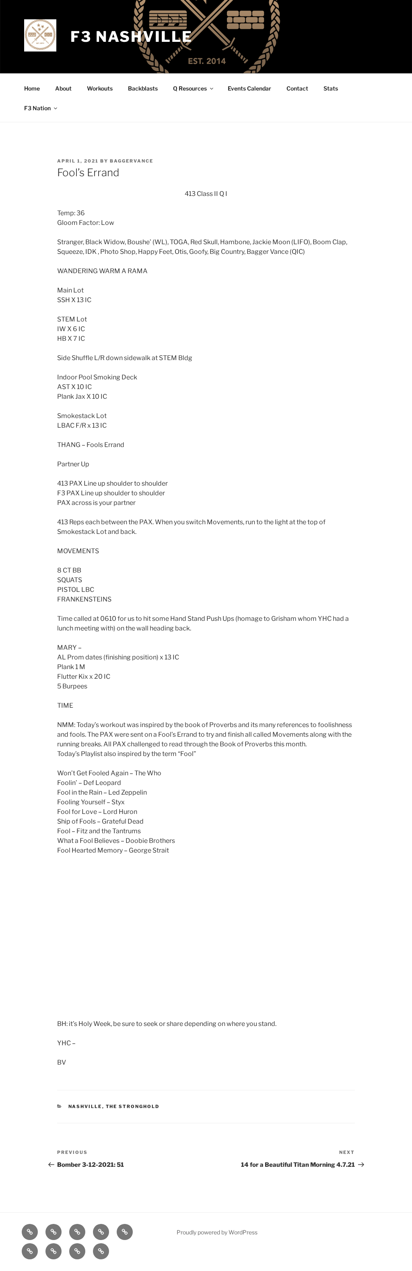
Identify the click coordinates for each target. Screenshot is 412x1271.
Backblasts (143, 88)
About (63, 88)
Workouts (100, 88)
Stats (330, 88)
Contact (297, 88)
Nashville (85, 1106)
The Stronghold (133, 1106)
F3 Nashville (131, 36)
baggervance (131, 161)
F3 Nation (37, 108)
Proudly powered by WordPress (217, 1232)
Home (32, 88)
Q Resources (190, 88)
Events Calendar (249, 88)
